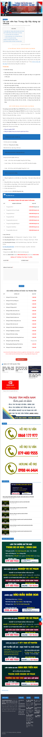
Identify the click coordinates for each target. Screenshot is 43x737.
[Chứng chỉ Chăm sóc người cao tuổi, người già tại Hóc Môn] (5, 524)
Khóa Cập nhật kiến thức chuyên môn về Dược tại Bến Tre (35, 375)
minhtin (12, 25)
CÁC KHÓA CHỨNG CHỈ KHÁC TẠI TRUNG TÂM (12, 41)
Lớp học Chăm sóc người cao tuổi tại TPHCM (18, 507)
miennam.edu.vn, (21, 704)
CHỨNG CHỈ (5, 19)
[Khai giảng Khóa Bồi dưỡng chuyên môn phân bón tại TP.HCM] (21, 483)
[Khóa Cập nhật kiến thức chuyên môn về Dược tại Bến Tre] (34, 366)
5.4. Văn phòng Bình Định (8, 246)
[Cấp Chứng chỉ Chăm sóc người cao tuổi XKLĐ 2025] (5, 501)
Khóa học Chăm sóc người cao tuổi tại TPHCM (18, 513)
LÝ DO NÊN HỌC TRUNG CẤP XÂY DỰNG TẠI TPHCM (13, 31)
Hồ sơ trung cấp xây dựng (10, 37)
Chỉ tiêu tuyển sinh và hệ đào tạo (12, 34)
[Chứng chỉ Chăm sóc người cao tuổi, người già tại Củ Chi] (5, 530)
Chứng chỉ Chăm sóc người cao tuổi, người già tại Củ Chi (21, 531)
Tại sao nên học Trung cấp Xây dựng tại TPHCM (23, 25)
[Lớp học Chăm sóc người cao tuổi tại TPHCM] (5, 507)
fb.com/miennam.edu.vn (37, 708)
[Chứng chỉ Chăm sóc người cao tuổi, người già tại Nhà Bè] (5, 518)
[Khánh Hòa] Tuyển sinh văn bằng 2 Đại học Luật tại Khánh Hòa (8, 368)
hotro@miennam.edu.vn (37, 704)
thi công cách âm (5, 690)
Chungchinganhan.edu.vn (7, 700)
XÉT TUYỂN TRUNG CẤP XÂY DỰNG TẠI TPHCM (12, 32)
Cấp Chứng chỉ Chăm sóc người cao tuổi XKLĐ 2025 (20, 501)
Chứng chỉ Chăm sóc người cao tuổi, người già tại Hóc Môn (21, 525)
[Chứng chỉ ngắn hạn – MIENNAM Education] (21, 2)
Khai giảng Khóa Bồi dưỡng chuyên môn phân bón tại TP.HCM (18, 496)
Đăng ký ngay (20, 359)
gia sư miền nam (21, 703)
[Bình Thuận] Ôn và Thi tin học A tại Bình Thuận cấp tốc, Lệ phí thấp (21, 368)
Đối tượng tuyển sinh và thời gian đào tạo (13, 36)
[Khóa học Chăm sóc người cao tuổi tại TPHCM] (5, 513)
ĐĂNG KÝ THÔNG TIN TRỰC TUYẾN (10, 39)
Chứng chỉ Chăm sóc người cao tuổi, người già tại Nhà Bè (21, 519)
